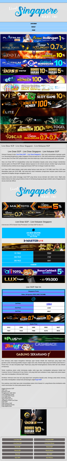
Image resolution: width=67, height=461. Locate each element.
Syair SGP (49, 454)
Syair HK (17, 454)
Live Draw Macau (49, 443)
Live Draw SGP (49, 439)
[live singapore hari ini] (33, 38)
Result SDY (17, 450)
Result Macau (49, 450)
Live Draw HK (17, 439)
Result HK (17, 446)
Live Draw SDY (18, 443)
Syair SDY (17, 457)
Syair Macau (49, 457)
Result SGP (49, 446)
